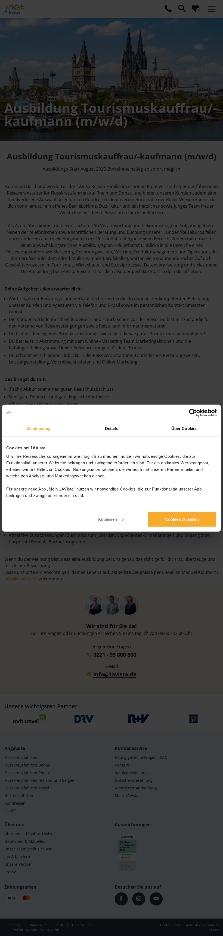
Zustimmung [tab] (39, 428)
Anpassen (107, 519)
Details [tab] (111, 428)
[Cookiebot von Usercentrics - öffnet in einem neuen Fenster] (193, 412)
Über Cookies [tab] (184, 428)
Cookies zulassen (182, 519)
